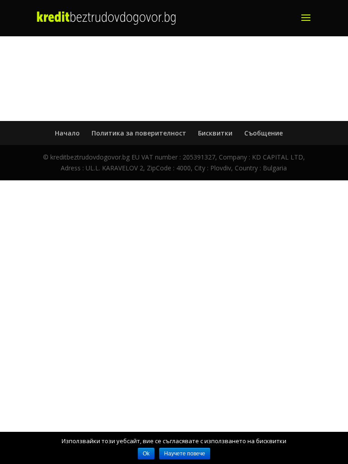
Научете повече (184, 453)
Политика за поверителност (139, 133)
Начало (67, 133)
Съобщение (263, 133)
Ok (146, 453)
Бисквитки (215, 133)
